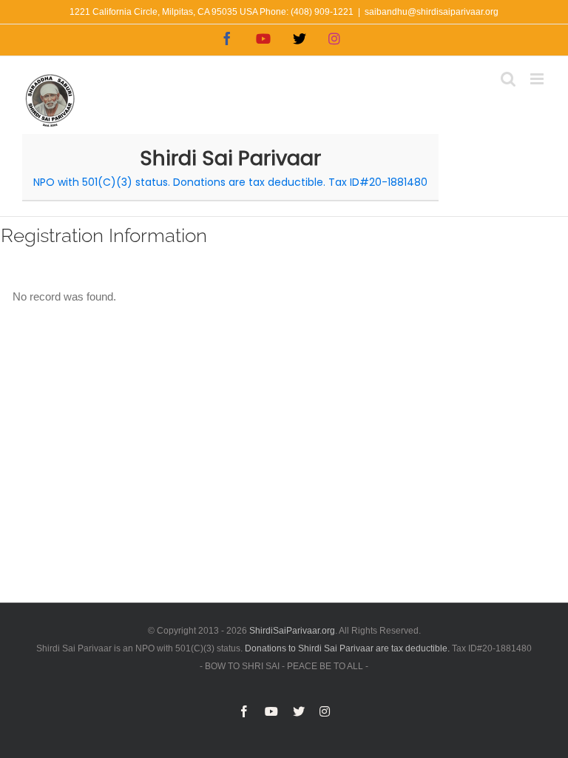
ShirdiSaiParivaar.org (292, 630)
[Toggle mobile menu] (538, 79)
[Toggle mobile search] (508, 79)
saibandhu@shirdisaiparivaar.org (431, 12)
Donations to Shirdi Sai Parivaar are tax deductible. (347, 648)
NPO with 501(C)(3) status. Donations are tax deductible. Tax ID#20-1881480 (230, 182)
